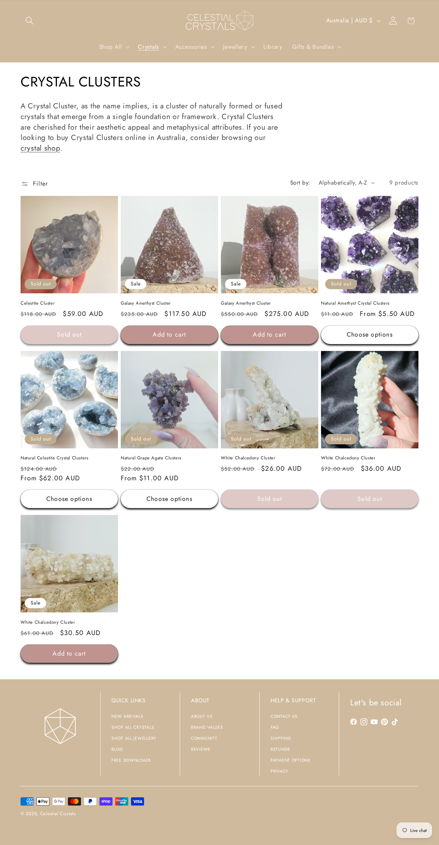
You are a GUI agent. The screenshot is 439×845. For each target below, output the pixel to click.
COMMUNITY (204, 738)
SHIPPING (281, 738)
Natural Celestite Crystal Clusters (54, 458)
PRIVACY (279, 771)
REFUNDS (280, 749)
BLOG (117, 749)
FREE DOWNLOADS (131, 760)
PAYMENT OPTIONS (291, 760)
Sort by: (300, 182)
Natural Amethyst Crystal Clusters (355, 303)
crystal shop (40, 148)
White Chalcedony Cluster (248, 458)
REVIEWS (200, 749)
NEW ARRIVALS (127, 716)
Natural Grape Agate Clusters (151, 458)
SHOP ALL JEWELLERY (133, 738)
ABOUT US (202, 716)
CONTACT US (284, 716)
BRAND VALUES (207, 727)
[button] (30, 21)
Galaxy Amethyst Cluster (146, 303)
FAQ (275, 727)
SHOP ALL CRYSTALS (132, 727)
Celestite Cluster (38, 303)
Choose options (370, 334)
